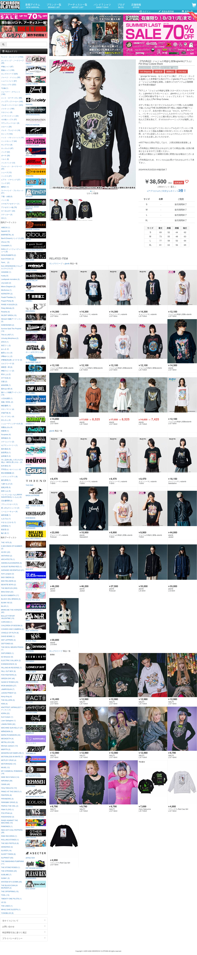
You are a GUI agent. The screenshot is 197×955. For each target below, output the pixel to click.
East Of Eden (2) (7, 258)
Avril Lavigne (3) (7, 573)
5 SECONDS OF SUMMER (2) (11, 547)
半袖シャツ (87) (7, 66)
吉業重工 (29, 301)
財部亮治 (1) (6, 452)
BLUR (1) (5, 606)
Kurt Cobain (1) (7, 717)
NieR (28, 620)
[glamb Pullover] (123, 562)
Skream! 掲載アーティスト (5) (11, 320)
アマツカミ (30, 372)
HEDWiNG (30, 661)
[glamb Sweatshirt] (93, 508)
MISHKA (29, 692)
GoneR (28, 548)
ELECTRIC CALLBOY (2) (11, 660)
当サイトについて (10, 920)
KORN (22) (5, 713)
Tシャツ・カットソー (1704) (12, 57)
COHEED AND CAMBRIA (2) (12, 629)
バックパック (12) (8, 162)
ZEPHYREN (30, 786)
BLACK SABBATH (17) (10, 595)
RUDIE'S (29, 186)
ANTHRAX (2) (6, 555)
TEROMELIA (31, 753)
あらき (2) (5, 349)
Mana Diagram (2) (8, 286)
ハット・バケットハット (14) (12, 137)
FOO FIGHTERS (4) (8, 674)
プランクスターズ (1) (9, 504)
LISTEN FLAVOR (32, 145)
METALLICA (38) (7, 742)
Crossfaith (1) (6, 245)
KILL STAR (30, 260)
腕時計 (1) (5, 186)
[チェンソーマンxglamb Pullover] (64, 508)
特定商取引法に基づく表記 (14, 932)
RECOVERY (30, 311)
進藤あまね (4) (6, 427)
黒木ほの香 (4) (6, 388)
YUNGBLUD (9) (7, 913)
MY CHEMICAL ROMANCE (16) (12, 772)
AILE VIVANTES (32, 630)
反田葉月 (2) (6, 456)
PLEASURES (31, 878)
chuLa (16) (5, 242)
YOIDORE (29, 176)
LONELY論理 (31, 671)
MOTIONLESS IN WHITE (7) (12, 756)
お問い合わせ (8, 926)
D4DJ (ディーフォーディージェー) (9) (12, 250)
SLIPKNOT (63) (7, 857)
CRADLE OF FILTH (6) (10, 632)
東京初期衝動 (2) (7, 473)
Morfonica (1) (6, 290)
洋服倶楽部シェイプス (34, 559)
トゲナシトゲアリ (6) (9, 476)
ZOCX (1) (5, 341)
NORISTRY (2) (7, 293)
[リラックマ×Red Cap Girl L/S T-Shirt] (182, 782)
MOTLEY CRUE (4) (8, 760)
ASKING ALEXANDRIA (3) (11, 563)
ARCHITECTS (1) (8, 559)
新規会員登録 (167, 11)
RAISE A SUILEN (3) (9, 304)
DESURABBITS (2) (8, 255)
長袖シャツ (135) (7, 70)
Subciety (29, 104)
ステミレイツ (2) (7, 441)
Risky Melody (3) (7, 308)
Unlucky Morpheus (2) (9, 338)
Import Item (30, 827)
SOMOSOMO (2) (7, 325)
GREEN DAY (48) (8, 678)
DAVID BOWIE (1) (8, 636)
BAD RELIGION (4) (8, 581)
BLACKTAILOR (31, 280)
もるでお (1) (6, 518)
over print (29, 73)
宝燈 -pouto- (30, 382)
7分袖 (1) (4, 88)
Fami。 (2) (5, 262)
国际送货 (158, 71)
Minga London (31, 270)
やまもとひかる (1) (8, 522)
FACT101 (29, 702)
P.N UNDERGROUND (34, 135)
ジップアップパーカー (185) (12, 101)
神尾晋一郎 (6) (6, 367)
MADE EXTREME (33, 495)
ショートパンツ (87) (9, 81)
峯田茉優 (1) (6, 515)
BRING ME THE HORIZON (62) (11, 610)
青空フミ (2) (6, 345)
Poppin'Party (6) (7, 301)
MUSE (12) (5, 767)
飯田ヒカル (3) (6, 352)
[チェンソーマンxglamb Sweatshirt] (182, 455)
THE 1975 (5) (6, 542)
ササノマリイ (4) (7, 409)
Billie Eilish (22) (7, 591)
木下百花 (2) (6, 378)
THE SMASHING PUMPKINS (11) (12, 862)
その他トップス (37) (9, 119)
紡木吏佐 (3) (6, 465)
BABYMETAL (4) (7, 234)
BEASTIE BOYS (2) (8, 584)
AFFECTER (30, 858)
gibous (28, 239)
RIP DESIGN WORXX (34, 868)
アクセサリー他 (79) (9, 207)
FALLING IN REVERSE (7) (11, 667)
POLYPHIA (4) (6, 813)
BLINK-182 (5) (6, 602)
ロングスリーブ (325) (9, 73)
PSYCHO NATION (33, 124)
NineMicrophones (33, 413)
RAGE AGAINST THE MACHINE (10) (9, 821)
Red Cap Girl (31, 155)
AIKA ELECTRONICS (34, 579)
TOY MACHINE (31, 219)
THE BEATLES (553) (9, 588)
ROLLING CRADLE (33, 538)
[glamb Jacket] (182, 508)
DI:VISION (30, 651)
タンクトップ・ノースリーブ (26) (12, 61)
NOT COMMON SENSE (35, 817)
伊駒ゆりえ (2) (6, 356)
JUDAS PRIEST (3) (8, 693)
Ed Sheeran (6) (7, 656)
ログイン (146, 11)
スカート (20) (6, 126)
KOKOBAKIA (30, 518)
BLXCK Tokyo (31, 640)
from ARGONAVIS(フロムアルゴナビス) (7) (12, 267)
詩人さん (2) (6, 420)
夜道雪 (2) (5, 529)
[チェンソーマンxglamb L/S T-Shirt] (64, 288)
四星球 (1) (5, 430)
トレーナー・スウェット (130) (10, 92)
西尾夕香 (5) (6, 487)
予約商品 (155, 67)
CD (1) (3, 218)
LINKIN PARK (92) (8, 724)
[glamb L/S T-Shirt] (182, 341)
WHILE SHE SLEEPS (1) (10, 909)
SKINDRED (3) (7, 847)
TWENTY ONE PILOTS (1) (11, 898)
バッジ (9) (5, 200)
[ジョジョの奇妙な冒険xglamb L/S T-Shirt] (93, 341)
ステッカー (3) (6, 214)
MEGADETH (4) (7, 738)
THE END (29, 485)
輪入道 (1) (5, 533)
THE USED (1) (7, 906)
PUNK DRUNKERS (33, 165)
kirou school (30, 888)
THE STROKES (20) (9, 871)
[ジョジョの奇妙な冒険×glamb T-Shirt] (123, 508)
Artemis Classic (32, 331)
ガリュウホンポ (32, 722)
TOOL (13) (5, 895)
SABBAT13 (30, 423)
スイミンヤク (31, 743)
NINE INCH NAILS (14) (10, 777)
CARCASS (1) (6, 622)
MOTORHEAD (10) (8, 763)
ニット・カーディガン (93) (11, 97)
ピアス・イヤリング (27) (10, 179)
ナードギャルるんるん (34, 610)
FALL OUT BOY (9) (8, 671)
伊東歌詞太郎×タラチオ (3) (11, 360)
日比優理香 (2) (6, 500)
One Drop (29, 454)
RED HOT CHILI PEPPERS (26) (11, 831)
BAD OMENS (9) (7, 577)
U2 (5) (3, 902)
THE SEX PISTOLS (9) (10, 843)
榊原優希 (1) (6, 405)
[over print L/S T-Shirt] (64, 675)
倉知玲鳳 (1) (6, 385)
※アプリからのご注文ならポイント (166, 190)
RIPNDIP (29, 196)
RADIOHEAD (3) (7, 816)
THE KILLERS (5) (8, 700)
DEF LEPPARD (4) (8, 640)
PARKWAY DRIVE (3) (9, 802)
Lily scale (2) (6, 283)
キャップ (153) (7, 134)
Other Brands (31, 837)
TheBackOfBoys (32, 681)
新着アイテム (32, 6)
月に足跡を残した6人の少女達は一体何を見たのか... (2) (12, 460)
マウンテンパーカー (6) (10, 123)
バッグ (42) (5, 152)
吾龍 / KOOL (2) (7, 402)
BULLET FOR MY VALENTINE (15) (8, 617)
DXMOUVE (30, 444)
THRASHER (30, 528)
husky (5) (4, 275)
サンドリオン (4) (7, 416)
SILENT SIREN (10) (9, 315)
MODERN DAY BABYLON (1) (12, 753)
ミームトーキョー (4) (9, 511)
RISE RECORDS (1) (9, 836)
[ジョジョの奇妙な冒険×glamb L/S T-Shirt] (182, 288)
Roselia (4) (5, 311)
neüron (28, 464)
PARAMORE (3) (7, 798)
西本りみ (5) (6, 491)
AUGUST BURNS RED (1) (11, 566)
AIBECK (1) (5, 227)
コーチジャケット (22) (10, 116)
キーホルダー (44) (8, 211)
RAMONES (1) (7, 826)
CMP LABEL (30, 393)
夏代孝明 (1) (6, 480)
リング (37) (5, 183)
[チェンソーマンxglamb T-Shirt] (64, 455)
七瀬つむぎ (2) (6, 483)
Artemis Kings (31, 341)
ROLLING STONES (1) (10, 839)
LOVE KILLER (31, 763)
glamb (175, 67)
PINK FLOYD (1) (7, 809)
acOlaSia (29, 806)
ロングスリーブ (145, 67)
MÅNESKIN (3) (7, 731)
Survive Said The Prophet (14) (11, 329)
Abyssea (29, 321)
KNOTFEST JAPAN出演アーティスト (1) (12, 708)
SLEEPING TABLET (33, 362)
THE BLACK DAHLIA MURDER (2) (9, 886)
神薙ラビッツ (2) (7, 370)
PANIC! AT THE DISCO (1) (11, 791)
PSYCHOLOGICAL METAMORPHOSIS (33, 775)
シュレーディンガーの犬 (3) (12, 423)
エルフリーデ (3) (7, 363)
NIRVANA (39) (6, 780)
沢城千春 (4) (6, 412)
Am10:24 (29, 434)
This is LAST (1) (7, 334)
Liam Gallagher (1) (8, 720)
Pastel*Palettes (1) (8, 297)
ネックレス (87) (7, 148)
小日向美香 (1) (6, 398)
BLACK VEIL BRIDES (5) (11, 599)
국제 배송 (182, 71)
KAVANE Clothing (33, 229)
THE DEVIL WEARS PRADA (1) (12, 648)
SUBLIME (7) (6, 874)
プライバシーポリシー (12, 938)
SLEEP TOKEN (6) (8, 854)
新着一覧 (188, 11)
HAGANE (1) (6, 272)
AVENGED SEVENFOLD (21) (12, 570)
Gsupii (28, 475)
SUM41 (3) (5, 878)
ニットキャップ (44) (9, 141)
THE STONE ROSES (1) (10, 867)
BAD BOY (29, 569)
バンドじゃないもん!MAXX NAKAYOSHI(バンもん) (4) (11, 495)
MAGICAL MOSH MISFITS (32, 207)
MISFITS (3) (5, 749)
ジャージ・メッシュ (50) (10, 77)
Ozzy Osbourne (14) (9, 788)
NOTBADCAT (31, 403)
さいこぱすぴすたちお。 (35, 352)
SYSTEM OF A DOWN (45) (11, 881)
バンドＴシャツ (102, 6)
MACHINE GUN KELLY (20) (12, 727)
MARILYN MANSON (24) (10, 735)
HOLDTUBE (30, 847)
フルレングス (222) (8, 84)
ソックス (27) (6, 176)
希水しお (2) (6, 374)
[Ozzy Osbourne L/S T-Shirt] (152, 782)
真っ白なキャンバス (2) (10, 507)
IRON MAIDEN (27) (8, 685)
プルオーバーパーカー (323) (12, 105)
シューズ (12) (6, 172)
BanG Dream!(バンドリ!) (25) (12, 238)
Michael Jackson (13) (9, 745)
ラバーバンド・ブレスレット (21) (12, 191)
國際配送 (170, 71)
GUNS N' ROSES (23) (9, 682)
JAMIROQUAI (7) (7, 689)
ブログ (121, 6)
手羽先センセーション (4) (11, 469)
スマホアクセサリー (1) (10, 203)
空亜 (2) (4, 381)
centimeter (30, 290)
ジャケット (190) (7, 108)
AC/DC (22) (5, 552)
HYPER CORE (31, 712)
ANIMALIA (30, 733)
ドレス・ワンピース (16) (10, 130)
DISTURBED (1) (7, 653)
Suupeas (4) (6, 434)
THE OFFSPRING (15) (10, 891)
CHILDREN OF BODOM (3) (11, 625)
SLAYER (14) (6, 850)
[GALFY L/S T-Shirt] (93, 675)
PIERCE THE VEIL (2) (9, 806)
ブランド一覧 (54, 6)
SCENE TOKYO (32, 83)
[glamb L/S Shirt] (152, 562)
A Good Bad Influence (34, 249)
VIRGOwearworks (33, 114)
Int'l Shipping (145, 71)
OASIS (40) (5, 784)
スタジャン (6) (6, 112)
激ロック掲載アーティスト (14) (11, 393)
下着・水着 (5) (6, 196)
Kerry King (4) (6, 696)
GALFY (28, 63)
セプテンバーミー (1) (9, 445)
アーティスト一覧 (77, 6)
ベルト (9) (5, 159)
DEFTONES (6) (7, 643)
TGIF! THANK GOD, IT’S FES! (35, 506)
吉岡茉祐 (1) (6, 526)
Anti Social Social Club (35, 796)
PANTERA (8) (6, 795)
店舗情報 (136, 6)
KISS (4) (4, 703)
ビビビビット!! (31, 589)
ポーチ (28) (5, 155)
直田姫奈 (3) (6, 438)
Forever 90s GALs (33, 599)
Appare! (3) (5, 231)
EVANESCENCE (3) (9, 664)
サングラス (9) (6, 144)
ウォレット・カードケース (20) (11, 167)
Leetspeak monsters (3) (10, 279)
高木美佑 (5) (6, 449)
